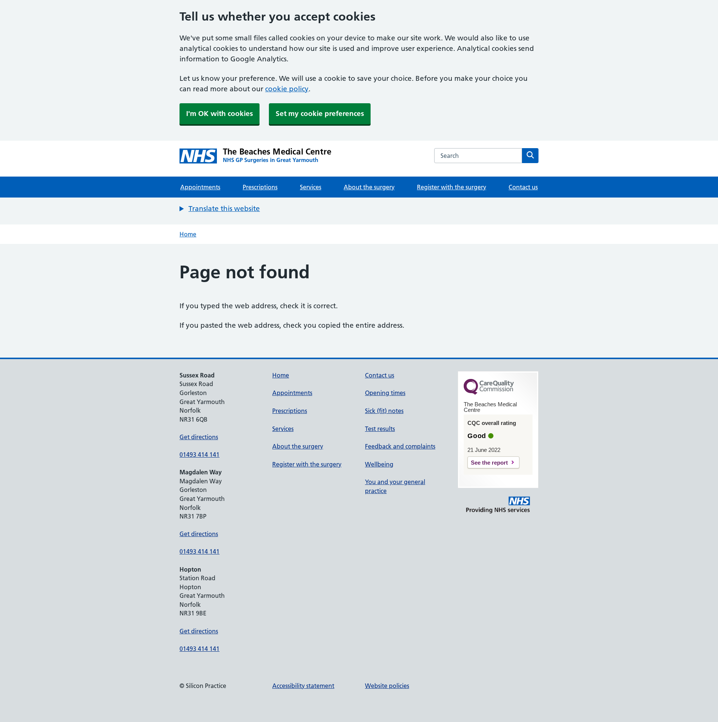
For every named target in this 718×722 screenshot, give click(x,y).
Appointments (200, 187)
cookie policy (287, 89)
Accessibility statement (303, 685)
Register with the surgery (451, 187)
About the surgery (369, 187)
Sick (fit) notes (384, 410)
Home (188, 234)
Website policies (387, 685)
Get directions (199, 437)
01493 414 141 (200, 454)
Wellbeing (379, 464)
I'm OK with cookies (219, 113)
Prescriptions (260, 187)
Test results (380, 428)
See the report (489, 462)
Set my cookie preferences (320, 113)
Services (310, 187)
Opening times (385, 393)
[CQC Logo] (489, 393)
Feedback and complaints (400, 446)
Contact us (523, 187)
